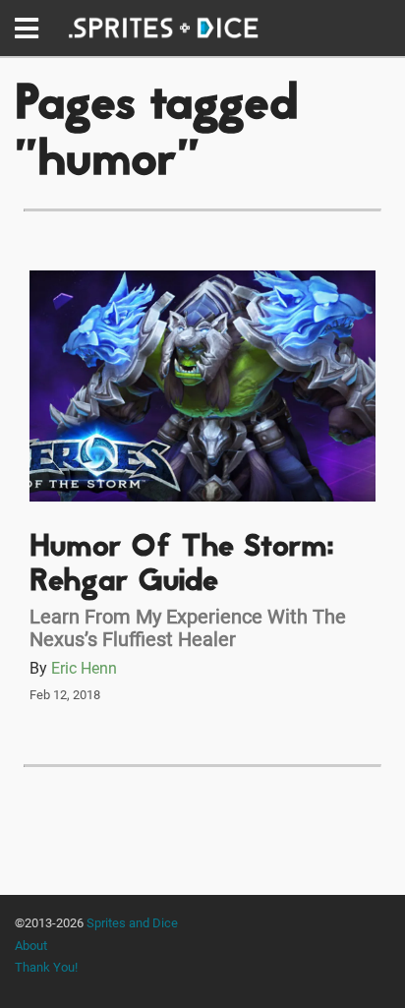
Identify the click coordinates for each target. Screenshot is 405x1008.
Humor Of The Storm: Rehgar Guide (181, 566)
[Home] (164, 28)
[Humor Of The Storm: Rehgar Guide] (202, 386)
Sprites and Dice (132, 923)
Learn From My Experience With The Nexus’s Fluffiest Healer (187, 628)
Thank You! (46, 967)
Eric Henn (84, 668)
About (31, 945)
